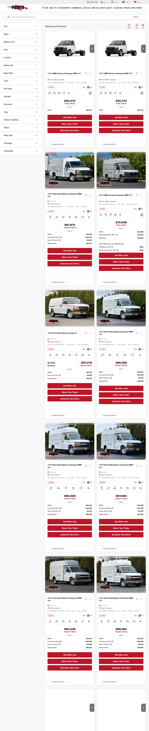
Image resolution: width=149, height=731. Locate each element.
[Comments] (90, 93)
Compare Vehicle (58, 144)
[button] (92, 49)
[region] (69, 111)
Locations (117, 8)
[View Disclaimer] (69, 93)
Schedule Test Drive (69, 130)
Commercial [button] (76, 8)
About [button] (109, 8)
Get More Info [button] (69, 117)
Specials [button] (87, 8)
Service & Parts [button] (98, 8)
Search (135, 17)
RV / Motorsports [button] (62, 8)
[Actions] (90, 73)
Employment (136, 8)
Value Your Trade (70, 123)
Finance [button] (126, 8)
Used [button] (51, 8)
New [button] (46, 8)
